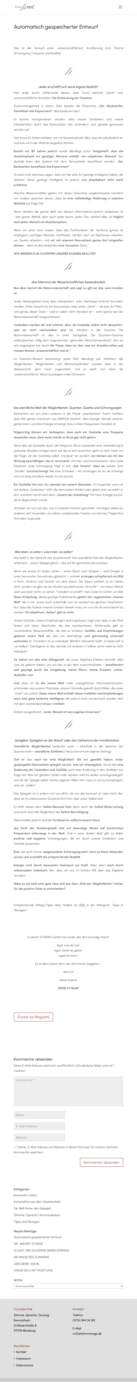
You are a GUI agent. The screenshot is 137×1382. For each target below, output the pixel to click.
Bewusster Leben (25, 1195)
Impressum (23, 1358)
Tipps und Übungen (26, 1221)
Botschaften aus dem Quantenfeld (37, 1201)
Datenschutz (24, 1365)
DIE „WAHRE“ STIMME (28, 1243)
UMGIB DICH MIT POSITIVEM (33, 1270)
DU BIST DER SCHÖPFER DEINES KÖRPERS (41, 1250)
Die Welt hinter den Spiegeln (32, 1208)
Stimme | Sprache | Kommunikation (37, 1215)
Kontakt (21, 1352)
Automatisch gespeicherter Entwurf (38, 1237)
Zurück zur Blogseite (33, 1017)
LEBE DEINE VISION (26, 1264)
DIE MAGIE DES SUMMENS (31, 1257)
